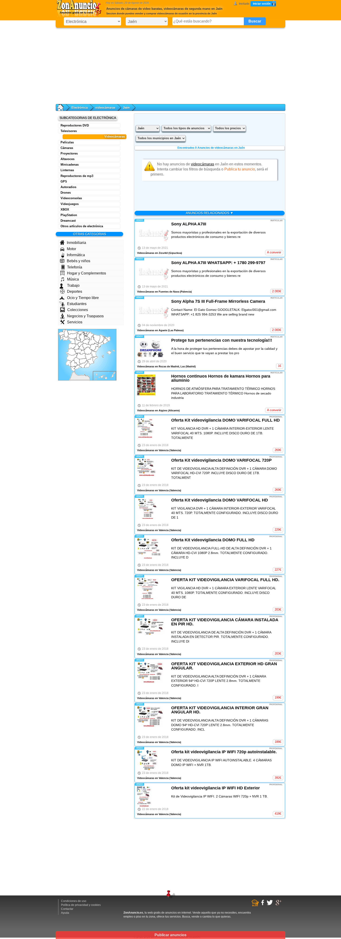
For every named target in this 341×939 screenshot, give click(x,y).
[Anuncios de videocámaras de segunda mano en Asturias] (72, 332)
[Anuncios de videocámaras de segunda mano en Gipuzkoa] (88, 333)
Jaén (126, 107)
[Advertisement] (170, 64)
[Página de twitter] (270, 904)
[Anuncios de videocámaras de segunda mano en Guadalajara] (86, 346)
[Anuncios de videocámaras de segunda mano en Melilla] (84, 374)
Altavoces (67, 159)
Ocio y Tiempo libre (83, 298)
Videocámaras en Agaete (152, 330)
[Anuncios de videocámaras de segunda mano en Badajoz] (72, 357)
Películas (67, 142)
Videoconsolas (71, 198)
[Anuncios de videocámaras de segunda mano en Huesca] (96, 338)
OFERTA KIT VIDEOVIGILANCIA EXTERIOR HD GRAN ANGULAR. (224, 666)
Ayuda (65, 912)
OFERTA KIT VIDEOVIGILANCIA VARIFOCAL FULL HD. (225, 579)
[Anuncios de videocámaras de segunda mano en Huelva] (69, 363)
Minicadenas (70, 164)
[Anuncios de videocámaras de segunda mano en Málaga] (78, 367)
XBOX (65, 209)
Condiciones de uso (73, 901)
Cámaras (67, 148)
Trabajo (73, 285)
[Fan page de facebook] (263, 904)
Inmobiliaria (76, 243)
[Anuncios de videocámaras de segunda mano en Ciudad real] (81, 356)
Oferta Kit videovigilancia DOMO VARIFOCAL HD (219, 500)
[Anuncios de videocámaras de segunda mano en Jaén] (83, 361)
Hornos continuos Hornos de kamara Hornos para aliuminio (220, 378)
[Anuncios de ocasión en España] (80, 9)
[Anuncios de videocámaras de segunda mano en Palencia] (78, 337)
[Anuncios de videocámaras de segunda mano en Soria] (86, 341)
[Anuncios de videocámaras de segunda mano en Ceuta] (74, 372)
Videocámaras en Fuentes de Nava (158, 291)
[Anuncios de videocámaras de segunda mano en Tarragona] (100, 344)
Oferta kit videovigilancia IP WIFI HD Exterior (215, 788)
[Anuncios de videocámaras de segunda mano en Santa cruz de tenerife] (99, 377)
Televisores (69, 131)
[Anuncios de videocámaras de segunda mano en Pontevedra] (62, 337)
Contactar (67, 909)
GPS (64, 181)
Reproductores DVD (75, 125)
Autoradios (68, 187)
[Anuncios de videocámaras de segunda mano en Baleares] (108, 354)
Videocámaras (114, 136)
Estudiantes (77, 304)
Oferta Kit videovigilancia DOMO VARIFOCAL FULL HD (225, 420)
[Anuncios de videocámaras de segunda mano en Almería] (87, 364)
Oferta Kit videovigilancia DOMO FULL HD (212, 540)
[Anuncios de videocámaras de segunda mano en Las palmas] (110, 375)
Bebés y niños (78, 261)
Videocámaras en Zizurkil (152, 253)
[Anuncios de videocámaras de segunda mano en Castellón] (96, 349)
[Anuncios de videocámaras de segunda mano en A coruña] (61, 333)
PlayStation (69, 215)
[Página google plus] (279, 904)
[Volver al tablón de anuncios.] (63, 107)
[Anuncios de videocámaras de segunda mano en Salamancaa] (72, 346)
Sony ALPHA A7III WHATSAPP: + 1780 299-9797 (218, 262)
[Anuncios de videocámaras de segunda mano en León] (72, 335)
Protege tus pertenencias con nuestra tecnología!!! (221, 340)
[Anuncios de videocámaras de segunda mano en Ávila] (76, 347)
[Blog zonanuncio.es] (256, 905)
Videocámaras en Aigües (152, 410)
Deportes (74, 291)
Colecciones (77, 310)
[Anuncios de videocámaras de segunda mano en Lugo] (66, 334)
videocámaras (105, 107)
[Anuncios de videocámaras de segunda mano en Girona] (107, 338)
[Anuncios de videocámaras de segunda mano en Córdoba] (77, 361)
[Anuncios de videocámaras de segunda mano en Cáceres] (72, 351)
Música (73, 279)
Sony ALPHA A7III (188, 224)
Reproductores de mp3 (77, 176)
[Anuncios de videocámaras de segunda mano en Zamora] (72, 341)
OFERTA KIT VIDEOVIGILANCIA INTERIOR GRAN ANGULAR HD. (219, 710)
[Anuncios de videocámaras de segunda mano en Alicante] (95, 359)
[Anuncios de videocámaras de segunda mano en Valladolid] (77, 340)
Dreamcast (68, 220)
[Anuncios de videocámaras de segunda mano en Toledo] (79, 352)
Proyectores (69, 153)
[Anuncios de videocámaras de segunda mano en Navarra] (90, 336)
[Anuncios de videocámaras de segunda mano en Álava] (85, 334)
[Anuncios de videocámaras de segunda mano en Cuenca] (88, 351)
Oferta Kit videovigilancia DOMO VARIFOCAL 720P (221, 460)
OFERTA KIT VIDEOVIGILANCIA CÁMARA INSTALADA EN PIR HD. (224, 622)
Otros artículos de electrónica (82, 226)
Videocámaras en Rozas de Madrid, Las (161, 366)
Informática (76, 255)
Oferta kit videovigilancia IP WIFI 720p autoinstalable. (224, 752)
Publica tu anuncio (239, 169)
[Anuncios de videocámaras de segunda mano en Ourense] (65, 338)
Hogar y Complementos (86, 273)
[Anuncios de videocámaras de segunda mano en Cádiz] (73, 368)
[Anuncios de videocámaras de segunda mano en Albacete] (89, 357)
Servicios (74, 322)
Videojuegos (70, 204)
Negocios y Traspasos (85, 316)
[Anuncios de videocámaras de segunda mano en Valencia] (93, 353)
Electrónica (79, 107)
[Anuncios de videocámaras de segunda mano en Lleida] (101, 338)
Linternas (67, 170)
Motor (71, 249)
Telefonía (74, 267)
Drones (66, 192)
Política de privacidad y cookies (81, 905)
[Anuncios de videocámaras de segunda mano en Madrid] (81, 347)
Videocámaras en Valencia (153, 450)
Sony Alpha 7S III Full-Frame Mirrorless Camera (218, 301)
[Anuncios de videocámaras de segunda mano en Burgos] (82, 337)
